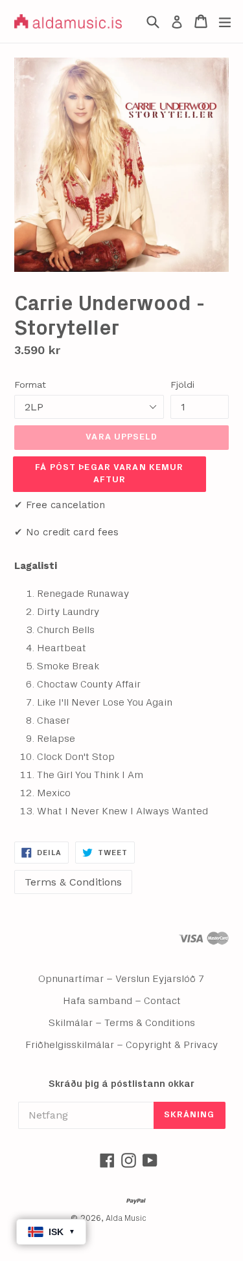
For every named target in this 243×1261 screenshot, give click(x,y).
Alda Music (126, 1218)
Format (30, 384)
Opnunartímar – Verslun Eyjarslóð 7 (121, 979)
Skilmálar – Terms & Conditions (122, 1023)
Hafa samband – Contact (122, 1001)
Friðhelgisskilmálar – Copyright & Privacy (121, 1045)
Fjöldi (182, 384)
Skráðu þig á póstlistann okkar (121, 1084)
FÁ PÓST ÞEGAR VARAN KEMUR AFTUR (109, 474)
